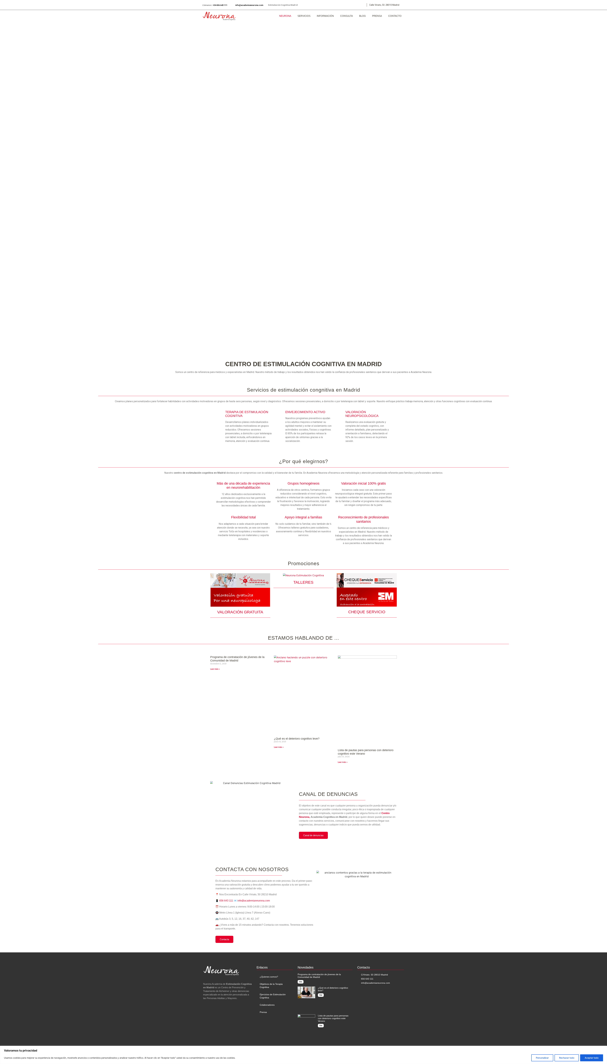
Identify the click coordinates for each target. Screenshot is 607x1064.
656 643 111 (226, 900)
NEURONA (285, 16)
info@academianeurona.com (249, 5)
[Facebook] (345, 5)
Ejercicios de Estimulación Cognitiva (273, 996)
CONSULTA (346, 16)
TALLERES (303, 582)
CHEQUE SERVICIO (366, 612)
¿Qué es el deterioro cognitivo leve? (296, 738)
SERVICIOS (303, 16)
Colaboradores (267, 1005)
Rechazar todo (566, 1057)
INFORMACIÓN (325, 16)
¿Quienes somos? (269, 976)
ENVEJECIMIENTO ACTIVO (305, 412)
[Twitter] (338, 5)
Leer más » (215, 669)
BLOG (362, 16)
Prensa (263, 1012)
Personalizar (542, 1057)
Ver (300, 982)
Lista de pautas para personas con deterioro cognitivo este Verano (333, 1018)
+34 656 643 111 (220, 5)
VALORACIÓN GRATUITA (240, 612)
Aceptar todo (591, 1057)
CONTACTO (395, 16)
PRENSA (377, 16)
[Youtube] (352, 5)
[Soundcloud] (360, 5)
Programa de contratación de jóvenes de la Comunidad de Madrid (237, 658)
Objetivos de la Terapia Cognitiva (271, 985)
